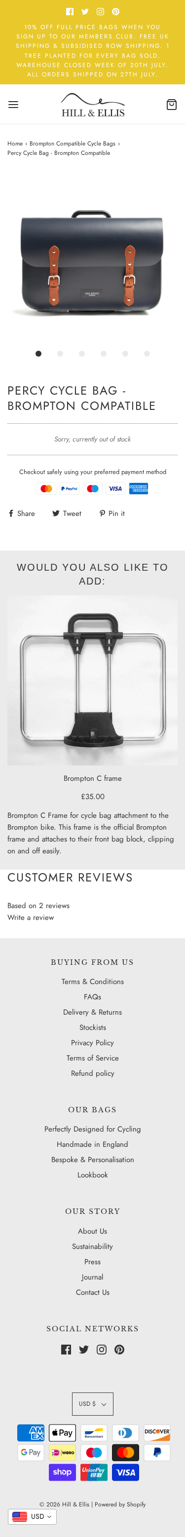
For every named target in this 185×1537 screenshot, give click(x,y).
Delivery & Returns (92, 1012)
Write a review (30, 917)
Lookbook (92, 1175)
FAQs (92, 996)
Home (15, 143)
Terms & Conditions (93, 981)
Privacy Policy (92, 1042)
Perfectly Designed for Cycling (92, 1129)
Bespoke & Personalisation (92, 1159)
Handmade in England (92, 1144)
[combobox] (32, 1517)
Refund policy (92, 1073)
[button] (92, 258)
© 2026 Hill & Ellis (64, 1504)
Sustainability (92, 1246)
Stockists (92, 1027)
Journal (92, 1277)
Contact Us (93, 1292)
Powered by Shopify (120, 1504)
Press (92, 1261)
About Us (92, 1231)
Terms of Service (93, 1058)
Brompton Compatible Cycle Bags (72, 143)
